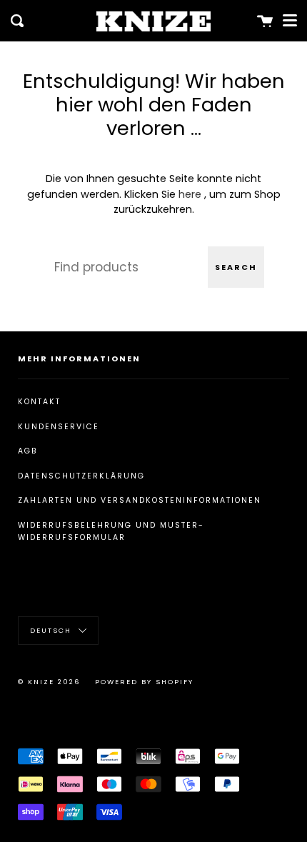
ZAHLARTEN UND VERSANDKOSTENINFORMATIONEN (139, 500)
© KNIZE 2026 (49, 681)
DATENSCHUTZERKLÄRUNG (81, 476)
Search (236, 267)
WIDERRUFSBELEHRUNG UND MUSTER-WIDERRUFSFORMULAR (111, 531)
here (189, 194)
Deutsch (52, 630)
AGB (28, 451)
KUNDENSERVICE (58, 426)
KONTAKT (39, 401)
